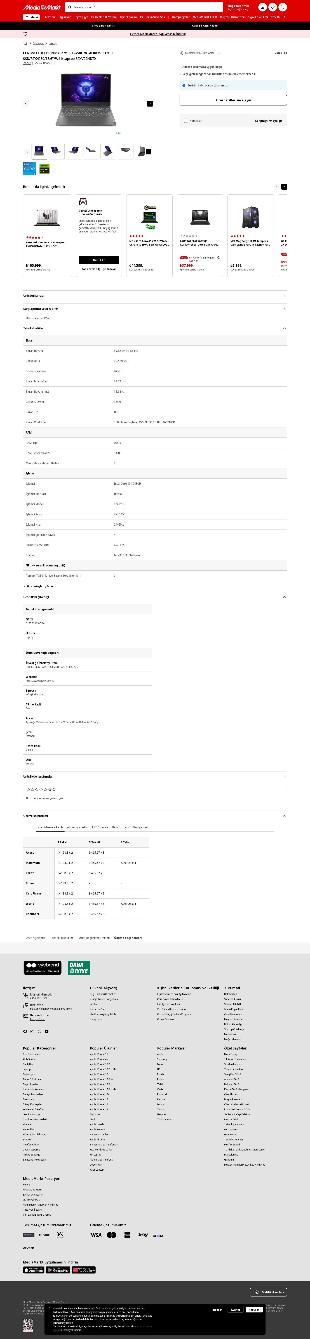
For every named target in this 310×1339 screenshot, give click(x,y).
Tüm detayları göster (40, 586)
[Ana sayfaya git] (42, 7)
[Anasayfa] (25, 43)
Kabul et (254, 1309)
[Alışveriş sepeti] (282, 7)
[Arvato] (28, 1248)
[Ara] (69, 7)
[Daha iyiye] (79, 968)
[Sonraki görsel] (150, 104)
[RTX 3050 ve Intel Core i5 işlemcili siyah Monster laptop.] (149, 217)
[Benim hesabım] (262, 7)
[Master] (111, 1235)
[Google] (58, 1270)
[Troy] (143, 1235)
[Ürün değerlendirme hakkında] (54, 789)
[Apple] (33, 1270)
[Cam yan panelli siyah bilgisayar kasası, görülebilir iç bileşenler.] (251, 217)
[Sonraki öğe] (284, 187)
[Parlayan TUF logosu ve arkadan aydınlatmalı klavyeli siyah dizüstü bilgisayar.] (200, 217)
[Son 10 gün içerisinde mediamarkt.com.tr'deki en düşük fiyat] (219, 257)
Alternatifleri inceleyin (233, 100)
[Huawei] (84, 1270)
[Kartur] (44, 1235)
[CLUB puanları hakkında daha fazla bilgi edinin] (219, 53)
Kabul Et (99, 260)
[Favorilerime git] (272, 7)
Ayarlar (235, 1309)
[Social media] (26, 1031)
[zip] (159, 1236)
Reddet (217, 1309)
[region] (155, 878)
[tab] (50, 827)
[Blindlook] (42, 968)
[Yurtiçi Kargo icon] (60, 1235)
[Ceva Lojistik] (28, 1235)
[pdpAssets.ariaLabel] (29, 168)
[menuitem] (49, 17)
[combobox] (147, 7)
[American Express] (127, 1235)
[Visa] (96, 1235)
